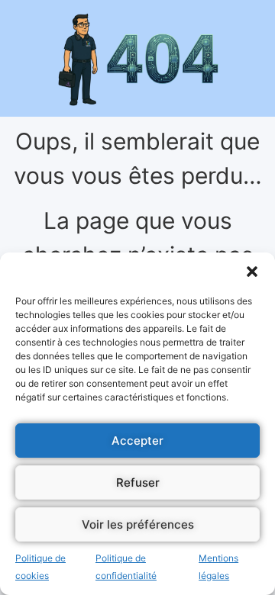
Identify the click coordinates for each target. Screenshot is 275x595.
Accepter (137, 440)
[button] (252, 271)
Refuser (138, 482)
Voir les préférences (138, 524)
